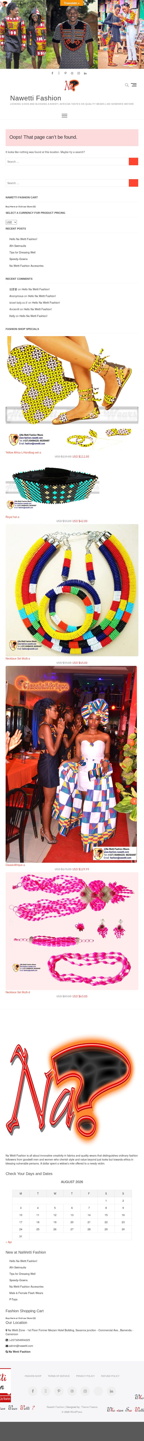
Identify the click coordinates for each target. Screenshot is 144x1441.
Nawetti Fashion (35, 98)
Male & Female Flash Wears (26, 1293)
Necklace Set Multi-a (18, 658)
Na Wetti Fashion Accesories (26, 266)
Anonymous (16, 296)
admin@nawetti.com (20, 1346)
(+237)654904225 (19, 1340)
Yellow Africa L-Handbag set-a (23, 452)
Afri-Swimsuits (17, 246)
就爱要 (13, 289)
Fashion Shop (33, 1375)
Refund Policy (110, 1375)
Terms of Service (59, 1375)
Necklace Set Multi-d (18, 992)
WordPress (76, 1412)
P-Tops (13, 1299)
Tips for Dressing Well (22, 252)
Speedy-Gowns (18, 259)
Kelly (12, 316)
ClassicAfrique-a (15, 865)
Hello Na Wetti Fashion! (23, 239)
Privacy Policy (85, 1375)
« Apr (9, 1242)
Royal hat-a (12, 517)
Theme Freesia (89, 1407)
